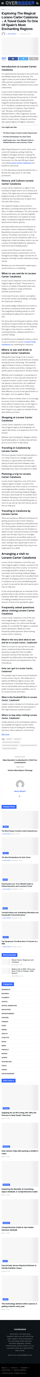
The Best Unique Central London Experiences (20, 133)
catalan (9, 739)
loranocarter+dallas (9, 748)
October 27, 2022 (18, 964)
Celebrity (5, 997)
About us (4, 1368)
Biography (6, 990)
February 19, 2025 (18, 860)
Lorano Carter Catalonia (20, 163)
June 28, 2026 (6, 1271)
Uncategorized (8, 1074)
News (5, 879)
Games (4, 1030)
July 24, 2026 (6, 1156)
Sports (4, 1058)
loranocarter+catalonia (28, 745)
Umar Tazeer (7, 946)
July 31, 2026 (6, 1118)
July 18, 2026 (6, 1195)
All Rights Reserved (20, 1373)
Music (4, 1042)
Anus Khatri (12, 34)
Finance (5, 1022)
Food (4, 1026)
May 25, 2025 (16, 834)
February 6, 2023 (25, 34)
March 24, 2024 (17, 946)
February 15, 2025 (18, 889)
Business (5, 993)
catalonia (17, 739)
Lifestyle (5, 1038)
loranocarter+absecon (10, 745)
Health (5, 1034)
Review (4, 1054)
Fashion (5, 1017)
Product (5, 1050)
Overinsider (9, 1373)
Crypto (4, 1002)
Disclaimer (24, 1368)
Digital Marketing (9, 1006)
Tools (4, 1066)
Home (3, 9)
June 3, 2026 (6, 1309)
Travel (9, 9)
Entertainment (8, 1014)
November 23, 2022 (18, 976)
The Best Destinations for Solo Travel (17, 137)
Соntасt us (14, 1368)
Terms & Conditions (20, 1370)
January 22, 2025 (17, 918)
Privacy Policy (6, 1370)
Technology (7, 1062)
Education (6, 1010)
